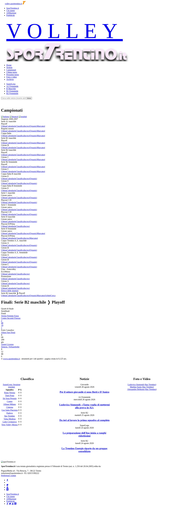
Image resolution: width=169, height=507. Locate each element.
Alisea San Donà (8, 332)
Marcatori (41, 126)
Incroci (27, 126)
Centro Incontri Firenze (10, 318)
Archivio (10, 79)
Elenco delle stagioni (9, 291)
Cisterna (9, 407)
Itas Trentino (9, 416)
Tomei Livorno (7, 344)
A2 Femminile (12, 86)
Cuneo (9, 401)
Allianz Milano (9, 404)
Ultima (4, 126)
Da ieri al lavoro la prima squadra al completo (84, 420)
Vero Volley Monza (9, 425)
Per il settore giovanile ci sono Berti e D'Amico (84, 392)
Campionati (11, 70)
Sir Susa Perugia (10, 398)
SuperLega (10, 84)
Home (8, 65)
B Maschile (11, 89)
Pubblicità (10, 15)
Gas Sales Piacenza (10, 410)
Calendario (11, 126)
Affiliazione (11, 13)
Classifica (20, 126)
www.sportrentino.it (11, 359)
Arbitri (48, 295)
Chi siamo (10, 10)
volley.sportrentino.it (13, 4)
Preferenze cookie (8, 475)
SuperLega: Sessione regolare (11, 385)
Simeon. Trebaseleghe (10, 347)
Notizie (9, 67)
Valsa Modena (10, 419)
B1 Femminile (12, 91)
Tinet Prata (9, 395)
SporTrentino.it (12, 8)
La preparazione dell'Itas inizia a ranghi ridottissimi (84, 434)
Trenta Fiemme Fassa (10, 316)
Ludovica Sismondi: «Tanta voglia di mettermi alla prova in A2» (84, 406)
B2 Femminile (12, 93)
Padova (9, 413)
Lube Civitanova (10, 422)
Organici (33, 126)
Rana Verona (9, 393)
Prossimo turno (12, 75)
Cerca (53, 295)
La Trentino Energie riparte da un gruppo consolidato (84, 450)
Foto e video (11, 77)
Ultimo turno (11, 72)
